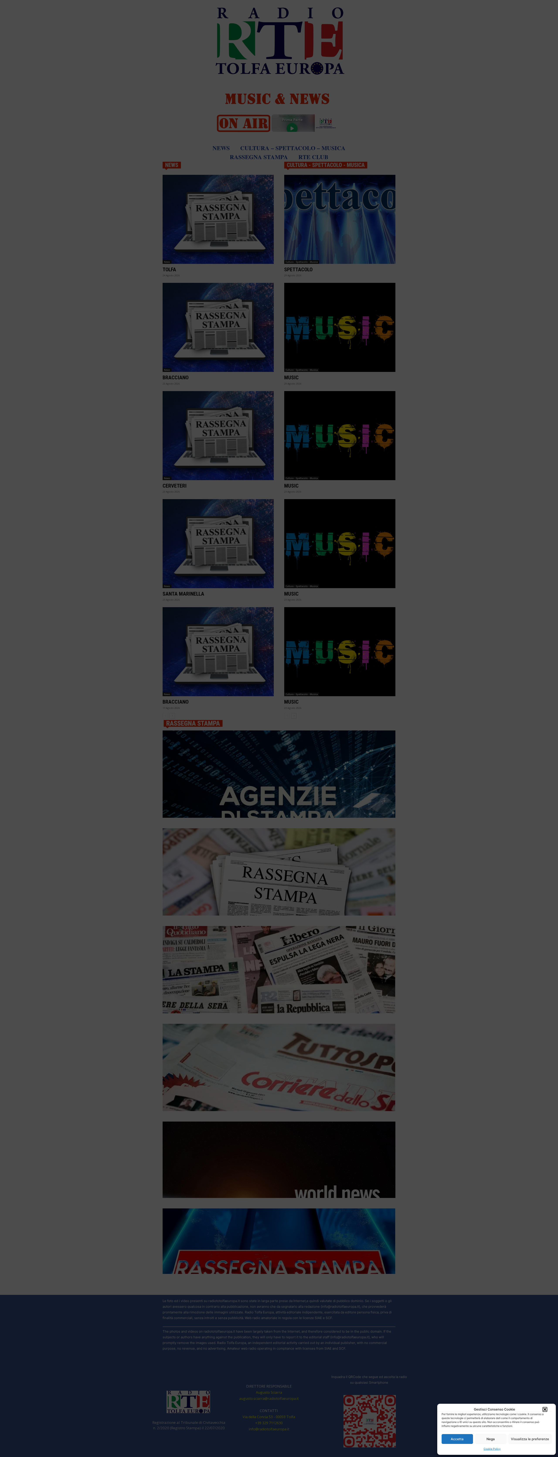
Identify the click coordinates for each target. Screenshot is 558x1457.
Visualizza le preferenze (530, 1439)
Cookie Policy (492, 1448)
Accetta (457, 1439)
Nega (491, 1439)
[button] (545, 1409)
